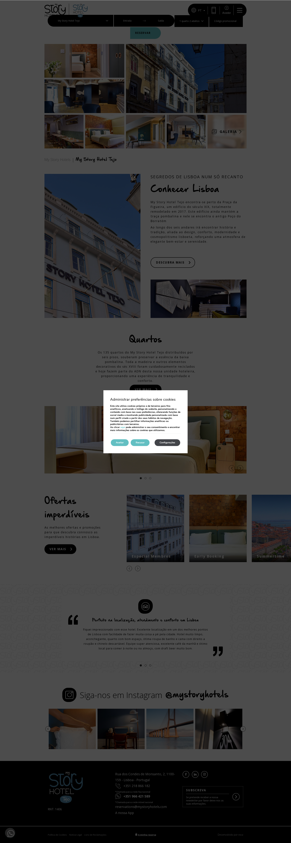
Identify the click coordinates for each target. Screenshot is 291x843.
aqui (122, 427)
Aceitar (120, 442)
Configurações (167, 442)
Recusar (140, 442)
